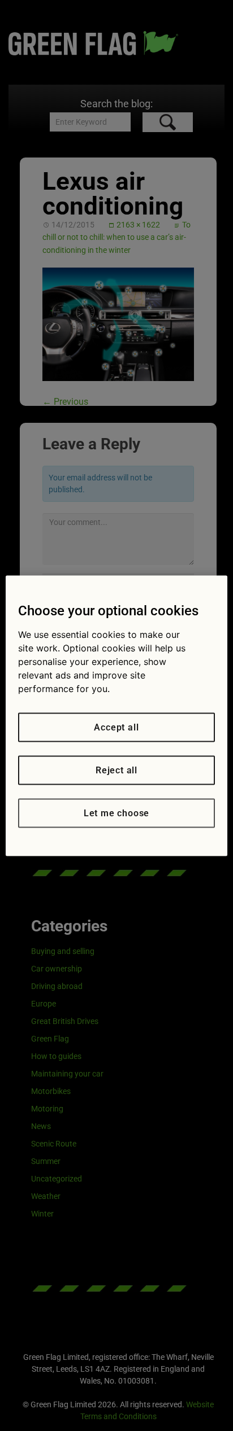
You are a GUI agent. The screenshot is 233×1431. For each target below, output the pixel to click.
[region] (116, 715)
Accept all (116, 726)
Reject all (116, 769)
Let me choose (116, 812)
